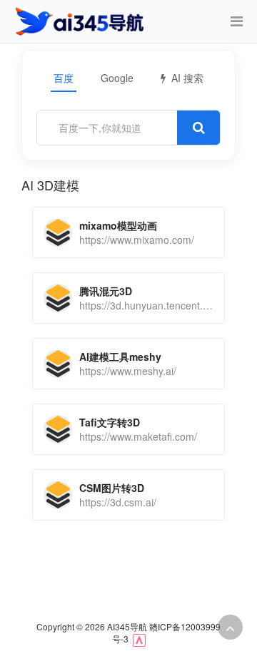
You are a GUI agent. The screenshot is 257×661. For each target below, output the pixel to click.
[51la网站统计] (139, 638)
